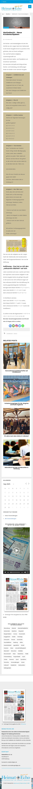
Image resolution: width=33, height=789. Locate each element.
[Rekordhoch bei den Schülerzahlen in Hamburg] (16, 452)
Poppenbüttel (16, 656)
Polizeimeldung (7, 656)
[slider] (15, 572)
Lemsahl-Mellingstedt (20, 648)
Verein (22, 662)
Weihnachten (21, 665)
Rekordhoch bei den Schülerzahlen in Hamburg (16, 468)
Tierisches (6, 662)
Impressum (16, 783)
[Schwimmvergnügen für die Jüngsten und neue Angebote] (16, 388)
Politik (26, 653)
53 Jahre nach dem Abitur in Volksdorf (16, 436)
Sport (17, 659)
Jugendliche (10, 333)
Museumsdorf (7, 653)
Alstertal (14, 628)
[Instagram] (16, 325)
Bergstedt (21, 631)
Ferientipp (20, 636)
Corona (15, 634)
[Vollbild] (28, 572)
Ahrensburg (7, 628)
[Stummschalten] (25, 572)
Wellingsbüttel (7, 668)
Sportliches (23, 659)
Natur (14, 653)
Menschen (13, 651)
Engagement (7, 636)
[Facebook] (10, 325)
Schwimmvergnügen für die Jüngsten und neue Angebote (16, 404)
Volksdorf (6, 665)
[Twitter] (19, 325)
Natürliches (20, 653)
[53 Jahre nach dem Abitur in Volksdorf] (16, 421)
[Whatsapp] (22, 325)
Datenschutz (23, 783)
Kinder (22, 645)
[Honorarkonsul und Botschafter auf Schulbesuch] (16, 356)
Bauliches (14, 631)
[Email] (13, 325)
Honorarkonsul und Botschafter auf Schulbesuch (16, 371)
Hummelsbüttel (7, 645)
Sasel (23, 656)
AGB (28, 783)
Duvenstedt (22, 634)
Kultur (11, 648)
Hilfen (21, 642)
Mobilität (20, 651)
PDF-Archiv (23, 724)
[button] (16, 550)
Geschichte (19, 639)
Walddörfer (13, 665)
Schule (15, 333)
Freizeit (13, 639)
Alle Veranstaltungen (10, 518)
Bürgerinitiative (7, 634)
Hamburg (15, 642)
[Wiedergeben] (5, 572)
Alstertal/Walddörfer (23, 628)
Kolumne (6, 648)
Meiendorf (6, 651)
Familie (13, 636)
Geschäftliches (7, 642)
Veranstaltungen (15, 662)
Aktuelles (8, 14)
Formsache (6, 639)
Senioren (11, 659)
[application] (16, 550)
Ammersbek (7, 631)
